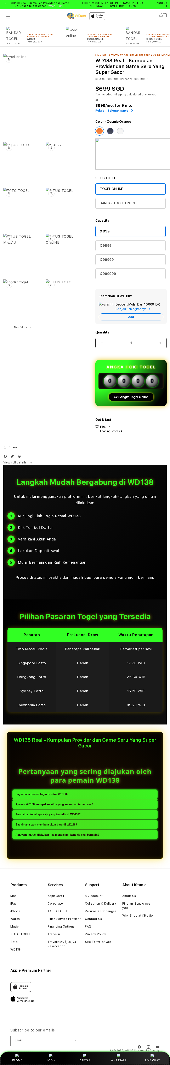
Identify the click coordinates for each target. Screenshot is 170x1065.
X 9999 (106, 246)
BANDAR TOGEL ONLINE (118, 203)
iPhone (15, 911)
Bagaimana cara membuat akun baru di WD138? (46, 824)
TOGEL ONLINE (111, 189)
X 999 (104, 231)
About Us (129, 896)
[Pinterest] (20, 457)
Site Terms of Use (98, 941)
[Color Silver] (120, 131)
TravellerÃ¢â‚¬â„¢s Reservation (62, 944)
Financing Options (61, 926)
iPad (13, 903)
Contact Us (93, 919)
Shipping (120, 94)
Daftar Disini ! (56, 6)
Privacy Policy (95, 934)
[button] (8, 17)
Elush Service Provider (64, 919)
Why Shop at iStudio (137, 915)
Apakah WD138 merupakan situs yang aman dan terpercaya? (54, 804)
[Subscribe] (74, 1041)
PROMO (17, 1060)
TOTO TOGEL (20, 934)
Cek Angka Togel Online (131, 397)
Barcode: (126, 79)
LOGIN (51, 1060)
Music (14, 926)
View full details (15, 462)
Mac (13, 896)
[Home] (76, 15)
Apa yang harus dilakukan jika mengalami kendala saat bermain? (57, 834)
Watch (15, 919)
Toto (14, 941)
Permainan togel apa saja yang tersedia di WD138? (48, 814)
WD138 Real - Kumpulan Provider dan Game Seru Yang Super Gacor (40, 4)
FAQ (88, 926)
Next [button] (165, 4)
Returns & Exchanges (100, 911)
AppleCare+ (56, 896)
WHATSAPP (118, 1060)
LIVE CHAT (152, 1060)
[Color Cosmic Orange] (99, 131)
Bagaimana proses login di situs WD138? (42, 794)
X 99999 (107, 260)
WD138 (15, 949)
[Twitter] (13, 457)
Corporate (55, 903)
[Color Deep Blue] (110, 131)
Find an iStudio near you (137, 906)
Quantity (102, 332)
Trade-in (54, 934)
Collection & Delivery (100, 903)
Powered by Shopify (147, 1050)
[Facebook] (6, 457)
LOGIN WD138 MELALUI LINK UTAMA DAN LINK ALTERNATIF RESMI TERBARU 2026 (112, 4)
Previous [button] (5, 4)
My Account (94, 896)
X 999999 (108, 274)
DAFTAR (85, 1060)
